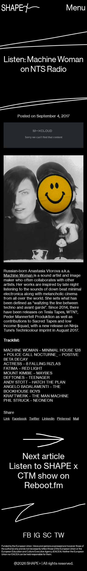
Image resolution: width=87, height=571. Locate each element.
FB (27, 535)
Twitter (34, 419)
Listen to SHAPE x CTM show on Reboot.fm (43, 470)
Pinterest (64, 419)
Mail (76, 419)
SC (47, 535)
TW (59, 535)
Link (7, 419)
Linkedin (48, 419)
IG (37, 535)
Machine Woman (19, 275)
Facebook (19, 419)
